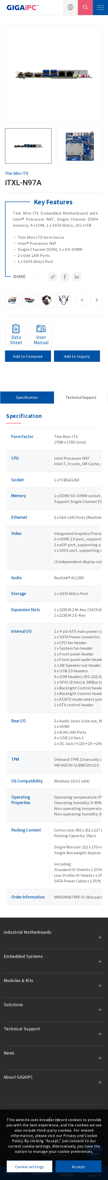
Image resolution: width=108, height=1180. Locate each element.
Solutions (13, 1004)
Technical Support (81, 397)
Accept (78, 1166)
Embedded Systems (23, 956)
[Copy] (53, 277)
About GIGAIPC (18, 1077)
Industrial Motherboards (27, 932)
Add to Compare (28, 356)
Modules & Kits (18, 980)
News (9, 1053)
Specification (27, 397)
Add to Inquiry (77, 356)
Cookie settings (29, 1166)
